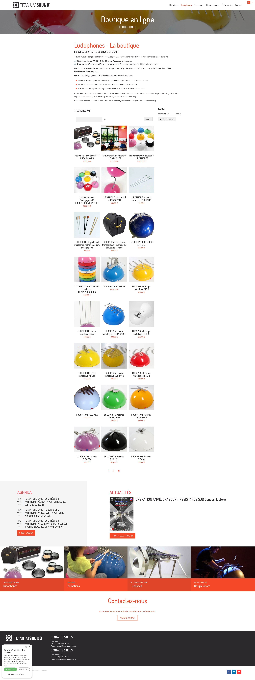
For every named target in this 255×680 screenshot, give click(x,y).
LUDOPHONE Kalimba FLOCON (141, 458)
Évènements (227, 5)
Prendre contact (127, 618)
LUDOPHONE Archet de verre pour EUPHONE (141, 199)
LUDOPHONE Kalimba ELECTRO (87, 458)
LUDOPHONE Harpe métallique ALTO (141, 288)
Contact (238, 5)
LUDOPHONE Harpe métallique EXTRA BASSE (114, 332)
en (252, 2)
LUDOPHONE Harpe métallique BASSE (87, 332)
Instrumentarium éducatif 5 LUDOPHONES (114, 157)
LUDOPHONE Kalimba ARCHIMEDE (114, 416)
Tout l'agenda (27, 533)
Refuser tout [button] (23, 669)
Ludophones (186, 5)
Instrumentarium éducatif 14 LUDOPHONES (87, 157)
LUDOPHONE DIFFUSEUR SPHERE (141, 243)
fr (249, 2)
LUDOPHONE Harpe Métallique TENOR (141, 374)
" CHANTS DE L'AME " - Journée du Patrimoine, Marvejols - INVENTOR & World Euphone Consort (44, 512)
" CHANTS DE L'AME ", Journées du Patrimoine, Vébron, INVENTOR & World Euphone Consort (45, 501)
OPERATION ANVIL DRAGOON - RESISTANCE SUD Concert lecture (180, 499)
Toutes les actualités (123, 536)
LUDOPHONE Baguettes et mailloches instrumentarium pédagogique (87, 244)
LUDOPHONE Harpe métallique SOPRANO (114, 374)
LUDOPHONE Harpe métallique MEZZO (87, 374)
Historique (173, 5)
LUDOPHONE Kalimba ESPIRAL (114, 458)
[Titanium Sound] (31, 5)
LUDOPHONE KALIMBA (87, 414)
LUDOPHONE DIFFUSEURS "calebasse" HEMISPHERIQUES (87, 289)
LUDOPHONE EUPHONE (114, 286)
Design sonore (212, 5)
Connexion (44, 670)
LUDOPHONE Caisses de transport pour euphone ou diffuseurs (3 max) (114, 244)
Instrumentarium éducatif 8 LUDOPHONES (141, 157)
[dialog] (17, 661)
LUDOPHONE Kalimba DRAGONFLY (141, 416)
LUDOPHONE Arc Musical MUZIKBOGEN (114, 199)
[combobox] (26, 647)
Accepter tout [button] (10, 669)
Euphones (199, 5)
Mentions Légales (34, 670)
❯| (119, 470)
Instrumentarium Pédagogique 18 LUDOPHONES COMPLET (87, 200)
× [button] (29, 647)
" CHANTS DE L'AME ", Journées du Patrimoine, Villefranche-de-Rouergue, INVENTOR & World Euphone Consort (46, 523)
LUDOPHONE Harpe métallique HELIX (141, 332)
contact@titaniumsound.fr (66, 646)
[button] (17, 674)
